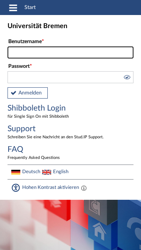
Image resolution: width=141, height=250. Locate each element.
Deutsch (31, 171)
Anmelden (30, 93)
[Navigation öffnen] (13, 9)
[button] (127, 78)
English (60, 171)
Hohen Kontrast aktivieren (50, 187)
